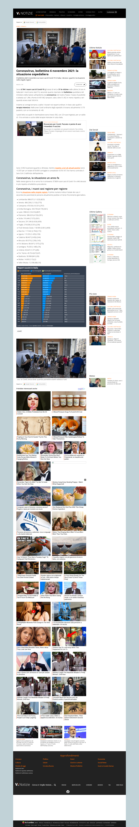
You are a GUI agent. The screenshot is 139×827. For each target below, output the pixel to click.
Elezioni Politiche (76, 766)
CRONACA (52, 12)
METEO (109, 378)
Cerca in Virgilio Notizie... (42, 785)
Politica (45, 759)
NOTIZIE (27, 13)
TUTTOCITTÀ (82, 822)
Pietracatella (49, 15)
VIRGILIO (41, 822)
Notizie (24, 784)
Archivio (100, 785)
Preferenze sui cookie (55, 825)
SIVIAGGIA (92, 822)
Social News (102, 763)
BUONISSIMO (106, 822)
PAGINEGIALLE (48, 822)
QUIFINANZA (99, 822)
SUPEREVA (113, 822)
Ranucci (63, 15)
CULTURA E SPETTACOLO (114, 50)
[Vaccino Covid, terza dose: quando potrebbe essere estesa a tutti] (51, 358)
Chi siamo (27, 825)
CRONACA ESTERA (112, 70)
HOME (18, 26)
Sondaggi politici (90, 15)
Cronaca (18, 759)
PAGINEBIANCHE (74, 822)
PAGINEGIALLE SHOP (58, 822)
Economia (101, 759)
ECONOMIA (71, 12)
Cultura (18, 763)
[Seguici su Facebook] (68, 792)
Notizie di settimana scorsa (24, 773)
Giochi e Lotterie (76, 763)
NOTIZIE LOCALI (111, 162)
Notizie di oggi (20, 766)
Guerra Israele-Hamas (106, 766)
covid (19, 331)
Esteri (72, 759)
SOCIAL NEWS (111, 132)
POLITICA (62, 12)
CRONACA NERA (20, 739)
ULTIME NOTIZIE (41, 12)
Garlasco (56, 15)
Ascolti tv (69, 15)
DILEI (88, 822)
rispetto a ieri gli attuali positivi (67, 168)
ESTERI (80, 12)
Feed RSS (64, 785)
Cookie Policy (45, 825)
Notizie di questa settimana (24, 771)
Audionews (110, 12)
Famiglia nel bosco (79, 15)
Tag (109, 785)
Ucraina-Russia (48, 766)
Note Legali (34, 825)
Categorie (89, 785)
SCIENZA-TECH (90, 12)
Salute (45, 763)
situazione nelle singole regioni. (35, 192)
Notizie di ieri (19, 768)
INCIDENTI (43, 739)
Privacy (39, 825)
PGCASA (66, 822)
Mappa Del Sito (76, 785)
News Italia (119, 785)
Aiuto (62, 825)
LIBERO (36, 822)
